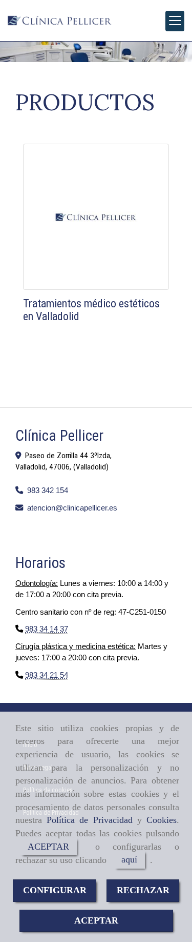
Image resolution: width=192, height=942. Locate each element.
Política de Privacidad (89, 820)
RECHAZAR (143, 890)
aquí (129, 860)
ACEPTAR (48, 846)
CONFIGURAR (55, 890)
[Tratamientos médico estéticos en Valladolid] (96, 217)
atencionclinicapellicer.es (72, 507)
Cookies (161, 820)
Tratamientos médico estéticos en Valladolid (91, 309)
